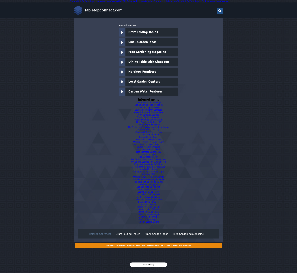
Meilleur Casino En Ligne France (148, 142)
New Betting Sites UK (148, 107)
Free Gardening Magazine (147, 52)
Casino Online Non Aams (148, 117)
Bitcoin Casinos (148, 204)
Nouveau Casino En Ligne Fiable (148, 179)
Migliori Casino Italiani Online (148, 164)
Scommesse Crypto (148, 184)
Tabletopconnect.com (103, 10)
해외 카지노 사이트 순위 (148, 194)
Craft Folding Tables (143, 32)
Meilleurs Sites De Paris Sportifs (148, 177)
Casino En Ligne (148, 154)
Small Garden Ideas (142, 42)
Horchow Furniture (142, 72)
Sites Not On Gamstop (148, 129)
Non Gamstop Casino (148, 157)
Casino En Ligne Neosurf (148, 207)
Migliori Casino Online (148, 222)
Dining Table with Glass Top (148, 62)
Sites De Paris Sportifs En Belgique (148, 167)
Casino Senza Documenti (148, 187)
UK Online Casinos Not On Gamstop (148, 159)
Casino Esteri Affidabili (149, 209)
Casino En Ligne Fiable (148, 192)
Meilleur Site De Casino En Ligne (148, 171)
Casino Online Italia (148, 137)
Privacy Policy (148, 265)
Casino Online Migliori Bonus (148, 105)
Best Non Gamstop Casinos (148, 139)
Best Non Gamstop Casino (148, 149)
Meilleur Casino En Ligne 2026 (148, 182)
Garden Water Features (145, 92)
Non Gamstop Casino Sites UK (148, 144)
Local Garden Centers (144, 82)
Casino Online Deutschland (148, 119)
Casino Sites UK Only (148, 134)
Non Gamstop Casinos (148, 115)
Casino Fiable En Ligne (148, 214)
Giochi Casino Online (148, 217)
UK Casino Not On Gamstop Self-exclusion (148, 127)
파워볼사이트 (148, 174)
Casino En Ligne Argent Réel (148, 199)
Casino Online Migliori (148, 219)
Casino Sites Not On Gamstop (148, 112)
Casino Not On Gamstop (148, 147)
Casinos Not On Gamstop (148, 102)
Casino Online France (148, 202)
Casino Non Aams (148, 169)
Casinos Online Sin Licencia (148, 132)
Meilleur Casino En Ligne (149, 124)
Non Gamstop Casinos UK (148, 122)
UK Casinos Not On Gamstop (148, 110)
